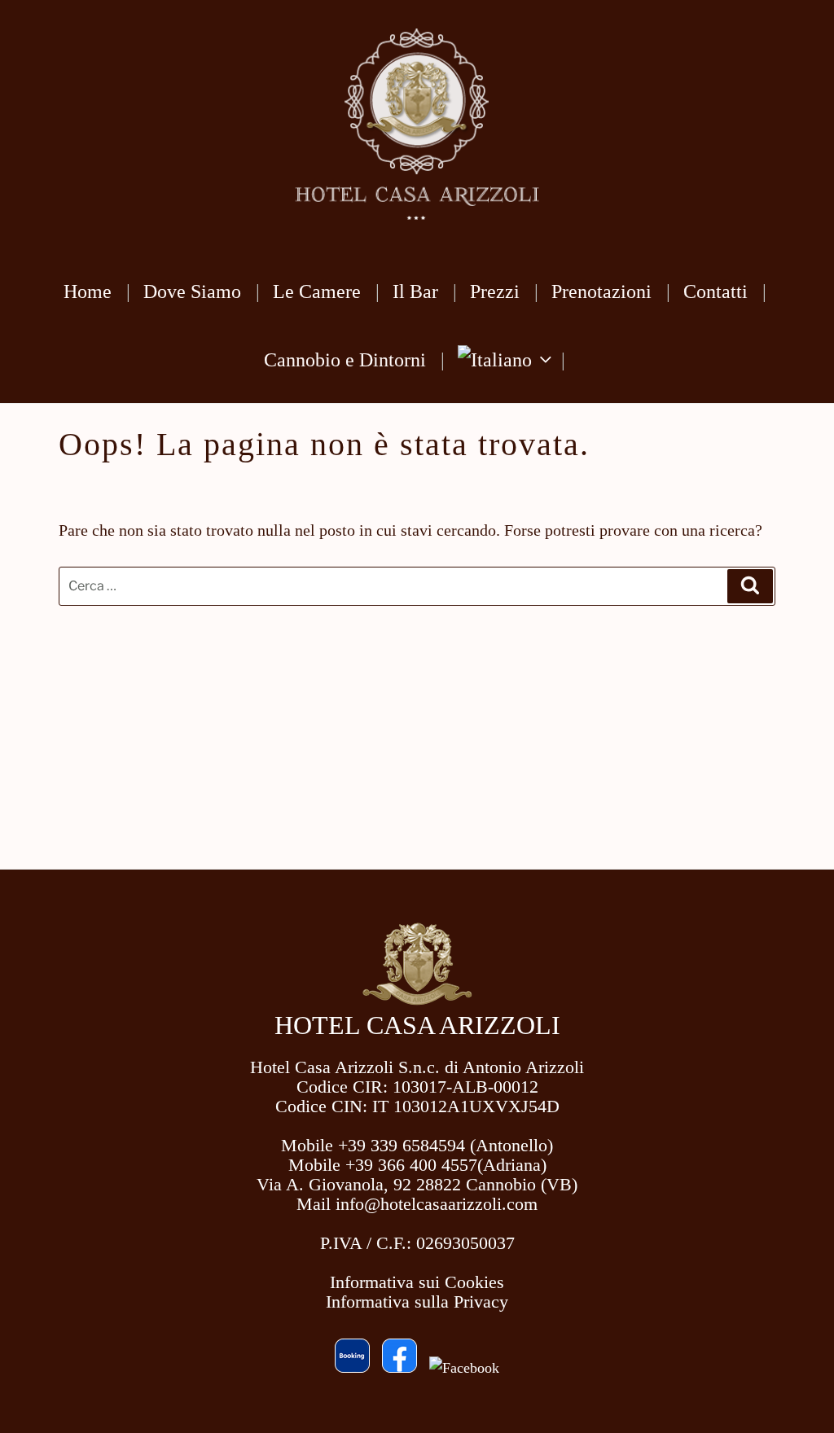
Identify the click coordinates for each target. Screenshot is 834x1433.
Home (88, 291)
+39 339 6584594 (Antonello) (445, 1145)
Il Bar (415, 291)
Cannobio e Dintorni (345, 359)
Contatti (715, 291)
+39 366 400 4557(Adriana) (445, 1165)
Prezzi (495, 291)
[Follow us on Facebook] (399, 1368)
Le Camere (317, 291)
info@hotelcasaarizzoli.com (437, 1204)
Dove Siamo (192, 291)
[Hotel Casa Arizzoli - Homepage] (417, 1001)
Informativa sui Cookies (417, 1282)
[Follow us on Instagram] (464, 1368)
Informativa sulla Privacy (417, 1301)
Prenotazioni (601, 291)
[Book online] (352, 1368)
